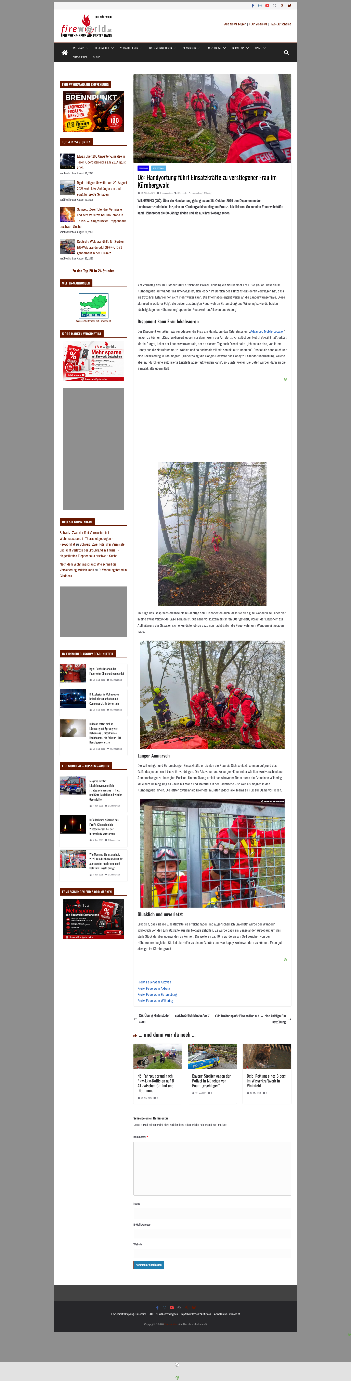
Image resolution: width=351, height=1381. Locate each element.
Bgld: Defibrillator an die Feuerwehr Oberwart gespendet (106, 671)
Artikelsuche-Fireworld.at (227, 1314)
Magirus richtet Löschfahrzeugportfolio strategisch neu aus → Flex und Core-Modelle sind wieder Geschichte (105, 790)
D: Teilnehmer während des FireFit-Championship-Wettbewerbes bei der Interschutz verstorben (104, 826)
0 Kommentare (166, 193)
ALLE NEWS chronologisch (164, 1314)
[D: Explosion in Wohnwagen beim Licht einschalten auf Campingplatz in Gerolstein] (73, 703)
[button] (86, 48)
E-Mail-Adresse (142, 1224)
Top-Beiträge (159, 168)
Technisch (143, 168)
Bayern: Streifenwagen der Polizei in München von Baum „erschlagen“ (211, 1081)
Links (258, 48)
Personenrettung (196, 193)
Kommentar (140, 1137)
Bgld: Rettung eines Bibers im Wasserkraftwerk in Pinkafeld (266, 1081)
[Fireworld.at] (64, 53)
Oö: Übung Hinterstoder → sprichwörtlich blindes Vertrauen (174, 1019)
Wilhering (207, 193)
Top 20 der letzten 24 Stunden (196, 1314)
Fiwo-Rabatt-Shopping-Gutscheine (128, 1314)
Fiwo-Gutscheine (280, 24)
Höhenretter (182, 193)
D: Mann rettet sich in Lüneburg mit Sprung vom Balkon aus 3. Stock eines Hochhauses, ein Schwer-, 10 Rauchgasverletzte (105, 733)
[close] (177, 1365)
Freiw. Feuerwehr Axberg (154, 988)
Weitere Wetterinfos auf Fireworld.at (93, 321)
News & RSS (189, 48)
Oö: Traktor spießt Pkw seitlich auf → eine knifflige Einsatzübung (250, 1019)
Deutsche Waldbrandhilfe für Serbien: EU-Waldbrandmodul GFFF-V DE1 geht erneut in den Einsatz (101, 247)
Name (136, 1204)
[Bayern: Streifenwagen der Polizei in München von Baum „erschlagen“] (212, 1047)
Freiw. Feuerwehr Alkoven (154, 982)
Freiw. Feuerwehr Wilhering (155, 1000)
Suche (96, 57)
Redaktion (238, 48)
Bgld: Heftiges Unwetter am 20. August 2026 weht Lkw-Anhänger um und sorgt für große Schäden (102, 189)
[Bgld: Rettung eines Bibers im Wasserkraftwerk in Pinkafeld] (267, 1047)
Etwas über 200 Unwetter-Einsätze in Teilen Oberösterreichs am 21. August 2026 (101, 162)
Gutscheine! (80, 57)
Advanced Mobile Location (267, 331)
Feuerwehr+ (102, 48)
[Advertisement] (93, 449)
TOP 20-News (258, 24)
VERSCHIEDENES (129, 48)
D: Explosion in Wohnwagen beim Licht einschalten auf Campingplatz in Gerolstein (104, 698)
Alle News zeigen (235, 24)
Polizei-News (214, 48)
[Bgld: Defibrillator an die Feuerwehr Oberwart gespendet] (73, 675)
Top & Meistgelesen (160, 48)
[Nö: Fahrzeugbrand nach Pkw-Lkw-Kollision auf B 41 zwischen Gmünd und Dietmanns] (157, 1047)
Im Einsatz (78, 48)
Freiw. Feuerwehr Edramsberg (157, 994)
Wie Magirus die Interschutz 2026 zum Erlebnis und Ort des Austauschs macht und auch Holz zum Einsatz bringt (106, 861)
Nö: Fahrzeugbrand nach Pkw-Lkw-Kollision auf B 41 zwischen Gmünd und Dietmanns (156, 1083)
